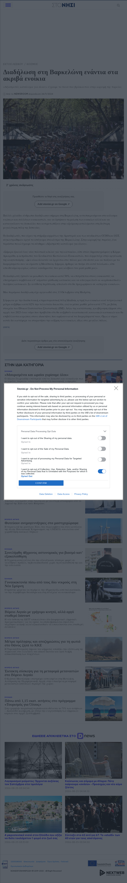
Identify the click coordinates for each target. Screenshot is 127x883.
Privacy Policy (81, 494)
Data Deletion (46, 494)
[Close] (117, 389)
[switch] (102, 438)
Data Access (63, 494)
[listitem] (63, 431)
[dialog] (63, 441)
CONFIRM (41, 483)
